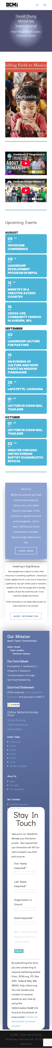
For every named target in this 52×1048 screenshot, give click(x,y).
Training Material (17, 724)
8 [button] (31, 131)
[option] (26, 99)
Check (12, 762)
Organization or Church (23, 902)
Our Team (14, 785)
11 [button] (41, 131)
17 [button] (32, 135)
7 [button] (27, 131)
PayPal (13, 758)
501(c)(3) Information (19, 804)
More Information (26, 616)
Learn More (26, 550)
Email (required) (23, 918)
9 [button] (34, 131)
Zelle (13, 750)
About (12, 781)
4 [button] (18, 131)
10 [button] (37, 131)
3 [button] (14, 131)
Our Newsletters (17, 789)
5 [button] (21, 131)
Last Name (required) (20, 884)
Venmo (13, 746)
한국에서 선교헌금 (18, 766)
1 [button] (8, 131)
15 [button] (26, 135)
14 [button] (22, 135)
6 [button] (24, 131)
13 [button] (19, 135)
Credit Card (15, 741)
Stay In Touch (26, 819)
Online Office (14, 729)
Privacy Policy (16, 808)
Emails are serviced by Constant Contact (25, 1021)
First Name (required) (20, 866)
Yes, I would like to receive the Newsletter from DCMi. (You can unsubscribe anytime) (26, 937)
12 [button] (44, 131)
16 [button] (29, 135)
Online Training (16, 720)
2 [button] (11, 131)
